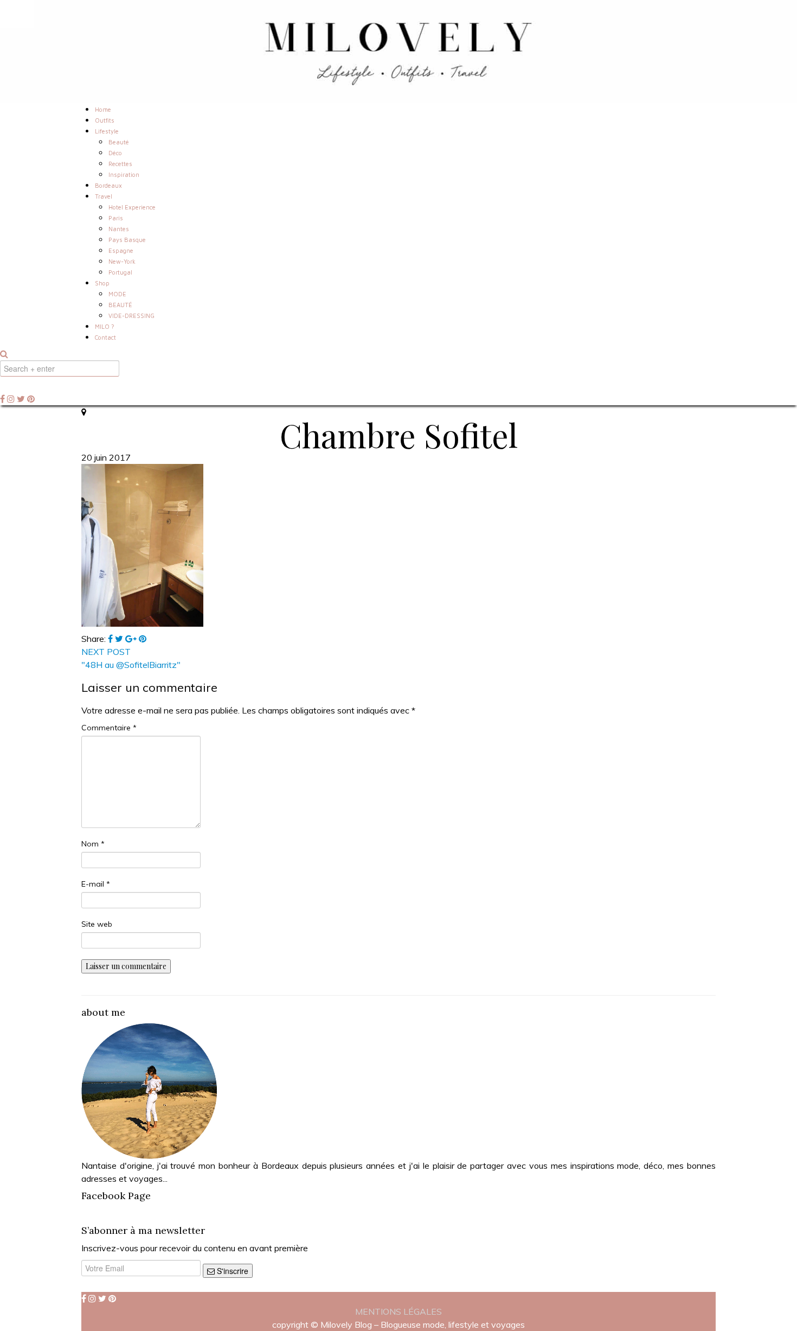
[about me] (149, 1090)
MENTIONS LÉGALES (398, 1311)
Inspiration (123, 174)
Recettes (120, 163)
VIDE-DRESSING (131, 315)
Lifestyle (107, 131)
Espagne (120, 250)
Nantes (118, 228)
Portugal (120, 272)
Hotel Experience (132, 207)
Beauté (118, 141)
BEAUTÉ (120, 304)
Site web (96, 924)
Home (103, 109)
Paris (115, 217)
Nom (93, 844)
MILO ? (104, 326)
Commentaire (109, 728)
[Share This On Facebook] (111, 638)
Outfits (104, 120)
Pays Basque (127, 239)
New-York (122, 261)
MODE (117, 293)
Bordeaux (108, 185)
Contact (105, 337)
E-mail (95, 884)
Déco (115, 152)
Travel (103, 196)
